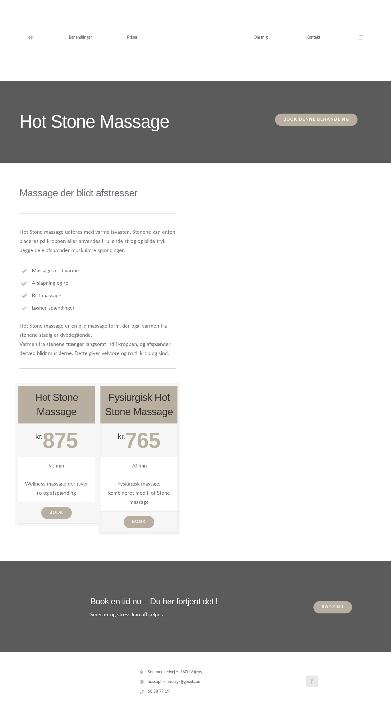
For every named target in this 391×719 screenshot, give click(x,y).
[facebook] (312, 681)
